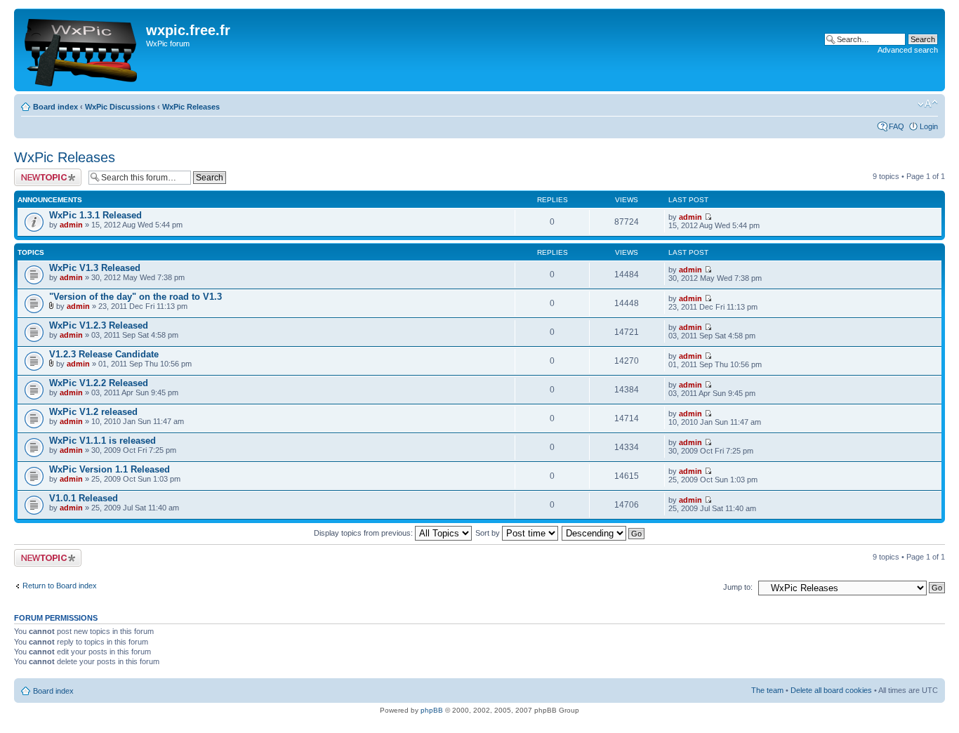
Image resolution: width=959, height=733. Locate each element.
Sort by (488, 533)
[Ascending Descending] (604, 533)
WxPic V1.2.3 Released (98, 325)
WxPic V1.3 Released (94, 268)
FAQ (896, 126)
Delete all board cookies (831, 690)
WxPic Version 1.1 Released (109, 469)
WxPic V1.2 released (93, 412)
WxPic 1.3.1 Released (95, 215)
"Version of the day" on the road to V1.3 (135, 296)
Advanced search (908, 50)
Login (929, 126)
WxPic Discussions (120, 107)
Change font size (928, 104)
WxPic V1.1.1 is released (102, 440)
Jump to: (738, 587)
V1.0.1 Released (83, 498)
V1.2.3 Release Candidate (104, 354)
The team (767, 690)
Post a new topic (42, 173)
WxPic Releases (191, 107)
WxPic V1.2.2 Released (98, 383)
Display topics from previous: (364, 533)
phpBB (432, 710)
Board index (55, 107)
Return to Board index (59, 585)
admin (71, 224)
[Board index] (82, 50)
